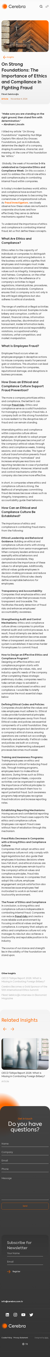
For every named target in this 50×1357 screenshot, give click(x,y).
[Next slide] (12, 1029)
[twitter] (31, 1315)
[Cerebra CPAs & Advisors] (13, 6)
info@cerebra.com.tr (12, 1302)
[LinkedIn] (7, 1315)
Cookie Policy (6, 1338)
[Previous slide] (4, 1029)
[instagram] (15, 1315)
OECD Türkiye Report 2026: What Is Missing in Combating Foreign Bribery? (23, 1075)
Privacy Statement (20, 1338)
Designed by (42, 1338)
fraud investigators (16, 203)
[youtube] (23, 1315)
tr (26, 1344)
